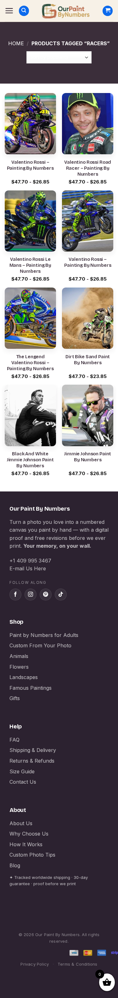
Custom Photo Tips (32, 855)
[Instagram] (31, 594)
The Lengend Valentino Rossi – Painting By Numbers (30, 362)
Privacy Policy (34, 964)
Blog (14, 865)
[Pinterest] (46, 594)
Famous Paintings (30, 688)
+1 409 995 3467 (30, 560)
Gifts (14, 698)
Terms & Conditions (78, 964)
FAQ (14, 740)
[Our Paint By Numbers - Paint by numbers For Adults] (65, 11)
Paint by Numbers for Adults (43, 635)
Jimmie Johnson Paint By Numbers (87, 457)
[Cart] (108, 11)
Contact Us (22, 782)
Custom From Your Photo (40, 645)
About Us (20, 823)
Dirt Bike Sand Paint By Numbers (87, 359)
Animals (18, 656)
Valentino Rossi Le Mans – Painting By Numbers (30, 265)
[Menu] (9, 10)
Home (16, 43)
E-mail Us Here (27, 568)
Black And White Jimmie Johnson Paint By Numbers (30, 460)
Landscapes (23, 677)
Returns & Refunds (31, 761)
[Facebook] (15, 594)
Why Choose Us (28, 834)
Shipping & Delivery (32, 750)
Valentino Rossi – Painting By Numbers (30, 165)
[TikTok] (61, 594)
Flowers (19, 667)
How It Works (25, 844)
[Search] (24, 11)
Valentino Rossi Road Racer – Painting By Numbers (87, 168)
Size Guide (22, 771)
